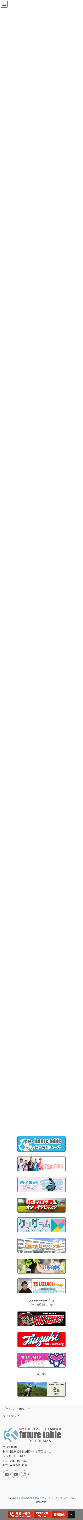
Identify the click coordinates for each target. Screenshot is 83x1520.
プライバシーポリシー (16, 1408)
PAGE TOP (77, 1470)
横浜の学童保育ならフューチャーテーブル (43, 1498)
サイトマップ (11, 1415)
